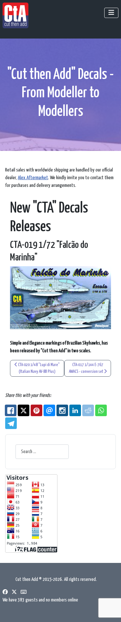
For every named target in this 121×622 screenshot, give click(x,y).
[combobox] (42, 451)
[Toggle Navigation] (111, 13)
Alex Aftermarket (33, 177)
